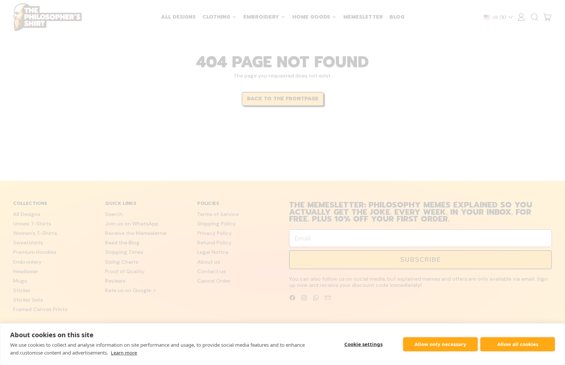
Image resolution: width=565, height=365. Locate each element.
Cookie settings (363, 344)
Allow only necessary (440, 344)
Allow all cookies (517, 344)
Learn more (124, 352)
